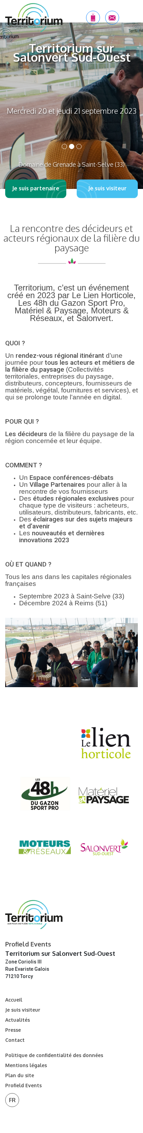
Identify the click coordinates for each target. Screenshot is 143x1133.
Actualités (17, 1020)
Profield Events (23, 1085)
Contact (15, 1040)
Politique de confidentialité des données (54, 1055)
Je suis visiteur (22, 1009)
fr (12, 1100)
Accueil (13, 999)
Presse (13, 1030)
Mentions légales (26, 1065)
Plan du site (19, 1075)
